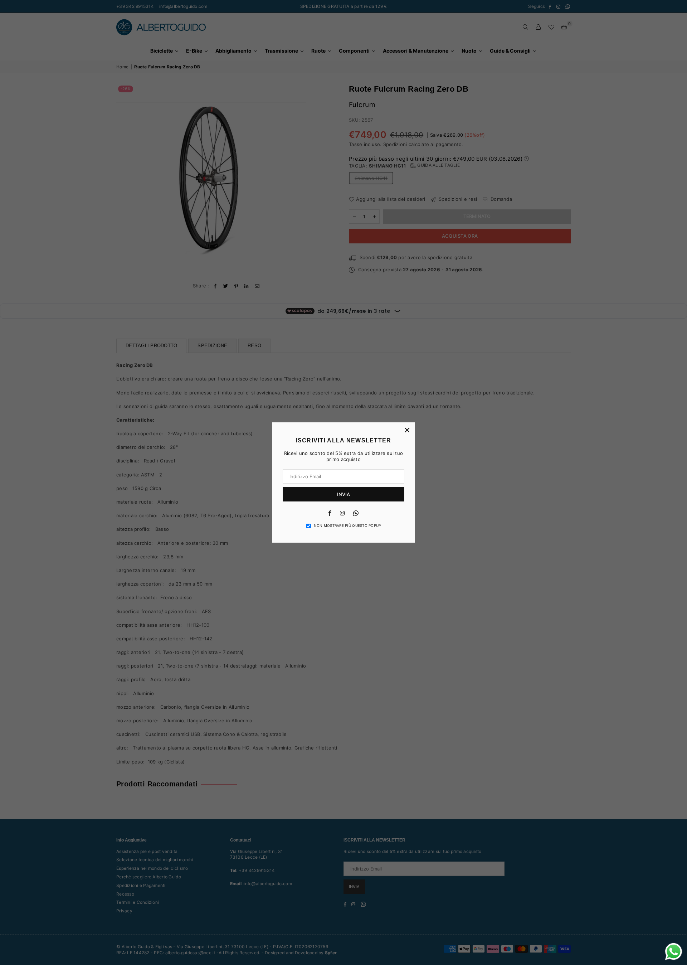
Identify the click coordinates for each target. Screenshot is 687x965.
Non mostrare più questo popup (347, 525)
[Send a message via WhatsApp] (673, 951)
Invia (343, 494)
